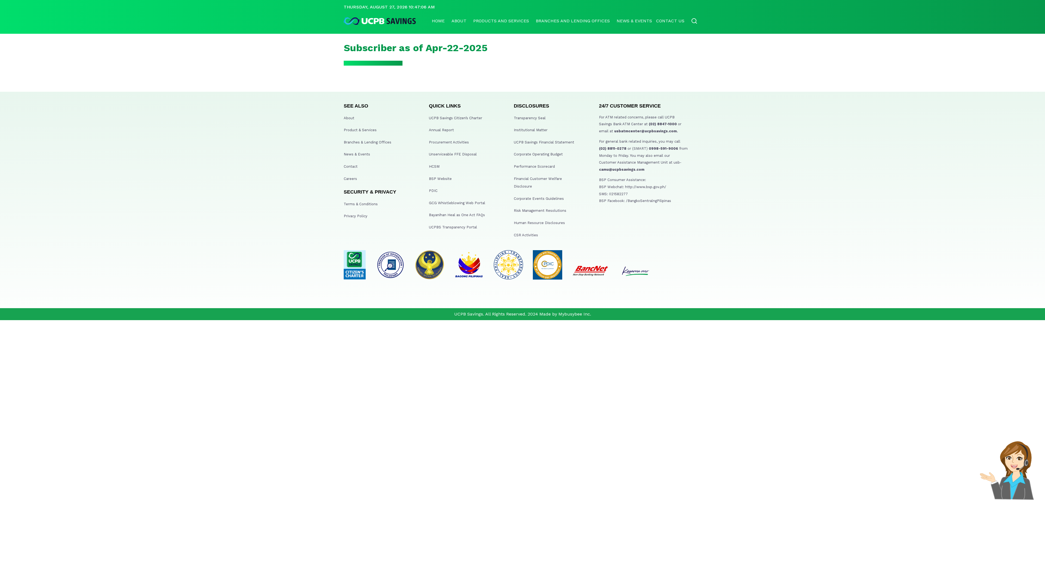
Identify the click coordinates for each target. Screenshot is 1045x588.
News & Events (634, 20)
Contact (351, 166)
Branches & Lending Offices (367, 142)
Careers (350, 179)
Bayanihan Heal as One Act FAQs (457, 215)
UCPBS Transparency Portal (453, 227)
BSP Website (440, 179)
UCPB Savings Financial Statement (544, 142)
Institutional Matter (531, 130)
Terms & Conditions (361, 204)
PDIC (433, 191)
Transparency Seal (530, 118)
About (458, 20)
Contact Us (670, 20)
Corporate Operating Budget (538, 154)
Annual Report (441, 130)
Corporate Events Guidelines (539, 199)
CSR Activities (526, 235)
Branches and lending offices (573, 20)
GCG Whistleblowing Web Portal (457, 203)
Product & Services (360, 130)
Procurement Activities (449, 142)
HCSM (434, 166)
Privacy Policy (355, 216)
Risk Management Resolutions (540, 211)
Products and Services (501, 20)
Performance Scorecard (534, 166)
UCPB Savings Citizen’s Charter (455, 118)
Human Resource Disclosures (539, 223)
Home (438, 20)
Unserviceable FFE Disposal (453, 154)
